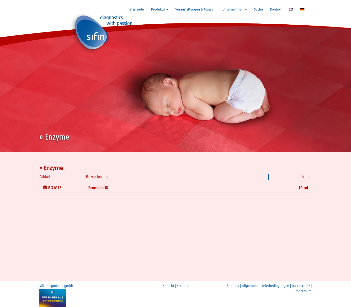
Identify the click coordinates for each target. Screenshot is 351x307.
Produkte (158, 9)
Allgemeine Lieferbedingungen (265, 286)
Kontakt (276, 9)
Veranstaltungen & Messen (195, 9)
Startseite (137, 9)
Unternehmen (234, 9)
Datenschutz (301, 286)
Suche (258, 9)
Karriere (183, 286)
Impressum (303, 291)
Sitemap (233, 286)
